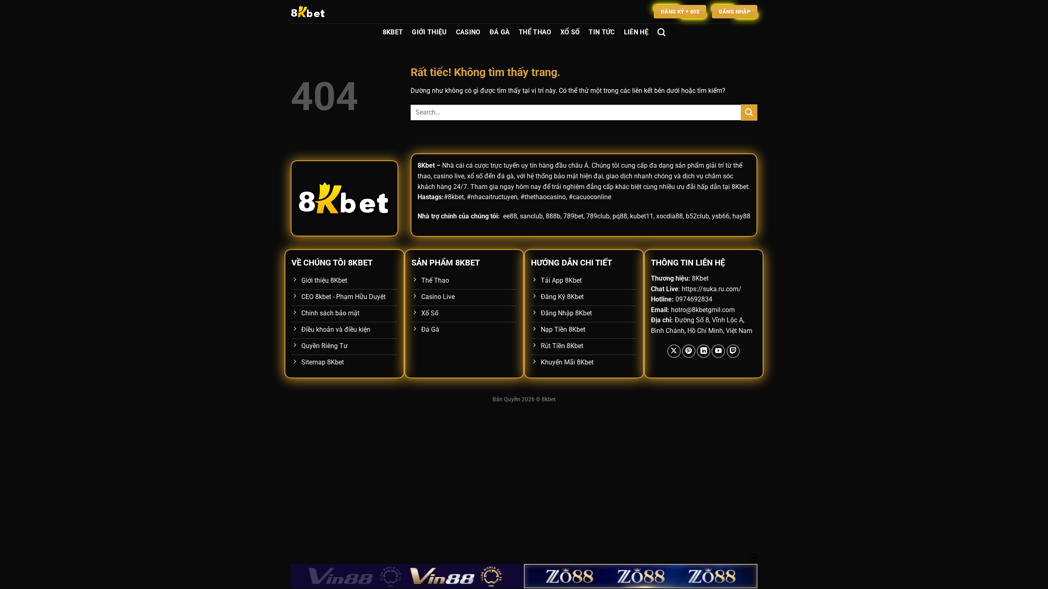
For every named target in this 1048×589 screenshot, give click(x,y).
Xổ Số (570, 32)
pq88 (619, 216)
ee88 (510, 216)
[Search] (661, 32)
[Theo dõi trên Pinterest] (689, 351)
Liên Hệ (636, 32)
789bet (573, 216)
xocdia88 (669, 216)
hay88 (741, 216)
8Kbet (393, 32)
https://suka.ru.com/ (711, 289)
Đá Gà (500, 32)
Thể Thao (535, 32)
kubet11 (641, 216)
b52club (697, 216)
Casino (468, 32)
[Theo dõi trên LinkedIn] (703, 351)
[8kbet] (332, 11)
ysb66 (721, 216)
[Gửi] (749, 112)
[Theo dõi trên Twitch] (733, 351)
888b (553, 216)
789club (598, 216)
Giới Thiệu (429, 32)
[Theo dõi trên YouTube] (718, 351)
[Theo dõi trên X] (674, 351)
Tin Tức (601, 32)
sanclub (531, 216)
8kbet (549, 399)
